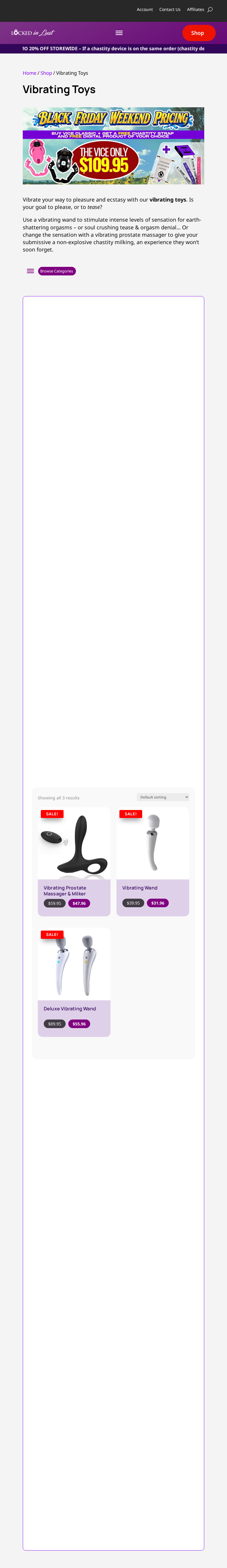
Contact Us (170, 9)
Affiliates (195, 9)
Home (29, 72)
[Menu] (119, 33)
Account (145, 9)
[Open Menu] (30, 271)
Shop (197, 32)
